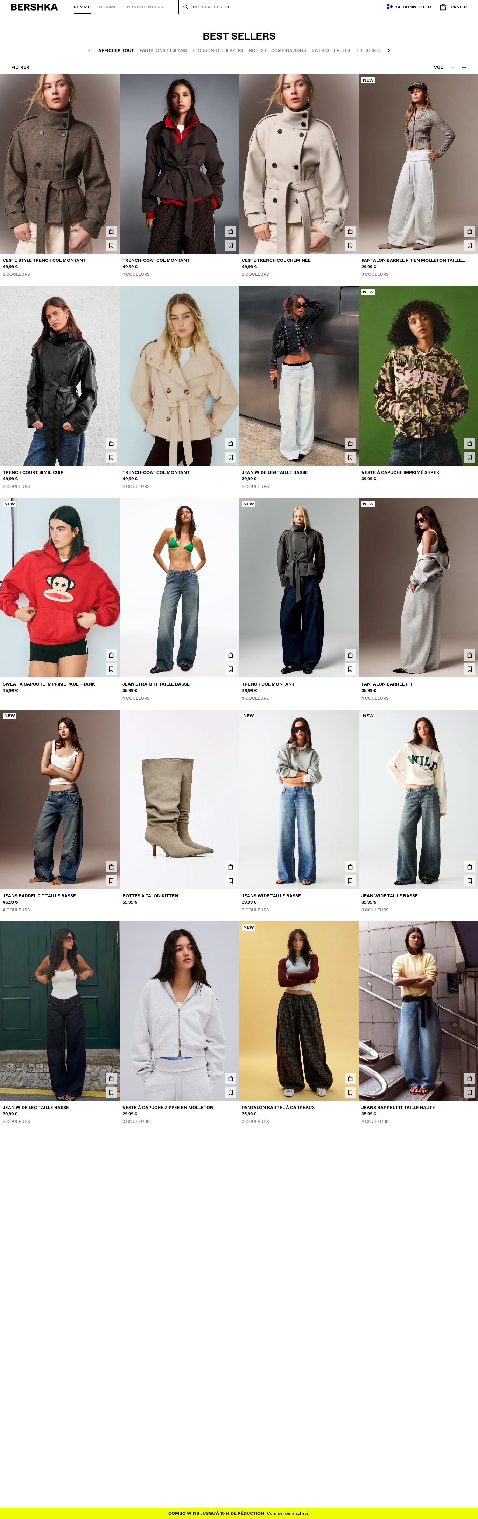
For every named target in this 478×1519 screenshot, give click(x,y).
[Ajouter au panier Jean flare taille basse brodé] (230, 1502)
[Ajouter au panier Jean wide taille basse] (469, 866)
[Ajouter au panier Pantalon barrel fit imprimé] (230, 1290)
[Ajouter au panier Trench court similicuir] (111, 443)
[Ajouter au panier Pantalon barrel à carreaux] (350, 1078)
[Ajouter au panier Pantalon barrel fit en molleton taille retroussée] (469, 231)
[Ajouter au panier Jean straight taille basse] (230, 655)
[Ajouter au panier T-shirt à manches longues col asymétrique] (111, 1502)
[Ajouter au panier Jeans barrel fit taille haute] (469, 1078)
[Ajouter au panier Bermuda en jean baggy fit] (350, 1502)
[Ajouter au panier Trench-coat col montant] (230, 231)
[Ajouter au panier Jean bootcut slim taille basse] (111, 1290)
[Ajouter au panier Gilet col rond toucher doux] (469, 1502)
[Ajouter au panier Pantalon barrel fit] (469, 655)
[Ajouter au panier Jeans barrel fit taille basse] (111, 866)
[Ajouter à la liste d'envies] (111, 245)
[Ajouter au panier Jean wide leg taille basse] (350, 443)
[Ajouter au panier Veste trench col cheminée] (350, 231)
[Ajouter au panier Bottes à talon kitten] (230, 866)
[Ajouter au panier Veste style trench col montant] (111, 231)
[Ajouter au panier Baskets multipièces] (350, 1290)
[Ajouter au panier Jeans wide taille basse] (350, 866)
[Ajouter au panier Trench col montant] (350, 655)
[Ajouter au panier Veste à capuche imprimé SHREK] (469, 443)
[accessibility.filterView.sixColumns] (464, 67)
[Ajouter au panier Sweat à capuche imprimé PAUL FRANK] (111, 655)
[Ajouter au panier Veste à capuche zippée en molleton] (230, 1078)
